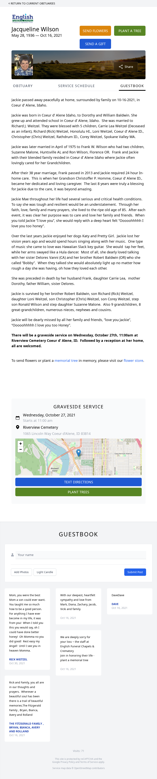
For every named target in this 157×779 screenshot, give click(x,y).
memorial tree (66, 360)
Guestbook (132, 85)
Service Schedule (76, 85)
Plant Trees (78, 492)
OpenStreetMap (82, 768)
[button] (78, 453)
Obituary (23, 85)
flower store (133, 360)
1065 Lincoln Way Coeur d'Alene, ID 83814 (57, 433)
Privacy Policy (68, 762)
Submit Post (135, 572)
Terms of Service (89, 762)
